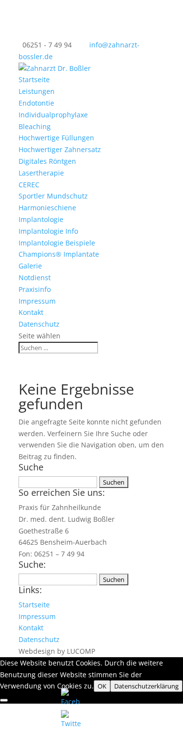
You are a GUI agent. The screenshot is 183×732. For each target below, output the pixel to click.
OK (102, 686)
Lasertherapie (41, 172)
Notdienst (35, 277)
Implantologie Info (48, 231)
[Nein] (4, 700)
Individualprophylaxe (53, 114)
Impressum (37, 301)
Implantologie (41, 219)
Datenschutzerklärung (146, 686)
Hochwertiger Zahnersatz (60, 149)
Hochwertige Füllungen (56, 137)
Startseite (34, 79)
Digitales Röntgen (47, 161)
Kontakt (31, 312)
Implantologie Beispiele (57, 242)
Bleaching (35, 126)
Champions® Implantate (59, 254)
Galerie (30, 265)
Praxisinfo (35, 289)
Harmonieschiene (47, 207)
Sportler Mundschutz (53, 195)
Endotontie (36, 103)
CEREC (29, 184)
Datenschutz (39, 324)
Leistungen (37, 91)
